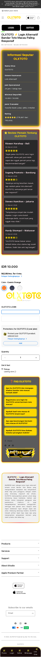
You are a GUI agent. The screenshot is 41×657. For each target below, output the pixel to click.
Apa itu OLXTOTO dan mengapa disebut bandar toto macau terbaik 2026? (19, 390)
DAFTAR (30, 28)
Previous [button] (2, 4)
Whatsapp (28, 653)
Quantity (5, 352)
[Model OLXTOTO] (20, 312)
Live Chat (35, 653)
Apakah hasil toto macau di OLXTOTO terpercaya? (17, 412)
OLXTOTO (13, 637)
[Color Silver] (19, 288)
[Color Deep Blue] (12, 288)
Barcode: (16, 45)
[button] (2, 17)
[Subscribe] (32, 613)
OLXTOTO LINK (9, 319)
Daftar (19, 653)
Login (12, 653)
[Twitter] (9, 446)
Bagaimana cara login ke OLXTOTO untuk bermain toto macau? (19, 402)
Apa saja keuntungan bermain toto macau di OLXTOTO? (19, 422)
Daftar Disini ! (29, 6)
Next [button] (39, 4)
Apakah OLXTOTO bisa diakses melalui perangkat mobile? (19, 431)
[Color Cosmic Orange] (4, 288)
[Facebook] (6, 446)
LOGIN (11, 28)
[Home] (14, 17)
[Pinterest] (13, 446)
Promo (4, 653)
